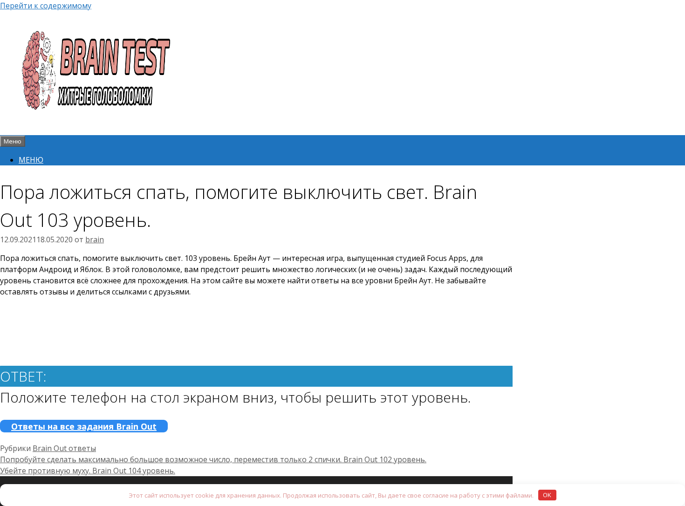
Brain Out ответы (64, 448)
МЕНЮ (31, 160)
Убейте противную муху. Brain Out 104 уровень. (87, 470)
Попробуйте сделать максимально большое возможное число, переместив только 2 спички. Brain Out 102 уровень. (213, 459)
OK (547, 495)
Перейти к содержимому (45, 5)
